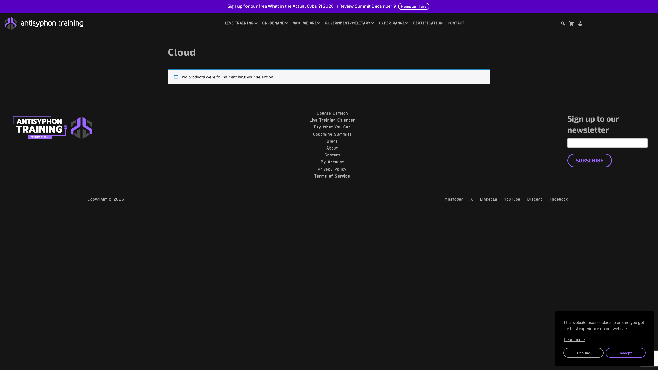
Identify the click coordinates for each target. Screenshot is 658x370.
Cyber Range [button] (392, 23)
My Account (332, 162)
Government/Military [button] (347, 23)
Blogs (332, 141)
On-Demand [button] (273, 23)
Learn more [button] (574, 340)
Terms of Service (332, 176)
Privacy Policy (332, 169)
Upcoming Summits (332, 134)
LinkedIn (488, 199)
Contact (455, 23)
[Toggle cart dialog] (571, 24)
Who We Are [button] (305, 23)
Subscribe (590, 160)
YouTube (512, 199)
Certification (428, 23)
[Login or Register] (580, 24)
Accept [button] (625, 353)
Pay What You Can (332, 127)
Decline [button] (583, 353)
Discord (535, 199)
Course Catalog (332, 113)
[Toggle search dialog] (563, 24)
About (332, 148)
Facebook (559, 199)
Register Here (414, 6)
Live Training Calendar (332, 120)
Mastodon (454, 199)
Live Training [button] (239, 23)
